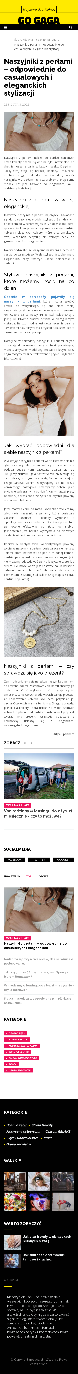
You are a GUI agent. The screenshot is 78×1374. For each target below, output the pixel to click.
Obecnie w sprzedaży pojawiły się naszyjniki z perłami (39, 299)
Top (28, 876)
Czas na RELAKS (46, 40)
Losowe (42, 876)
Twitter (39, 859)
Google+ (63, 859)
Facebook (14, 859)
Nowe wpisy (12, 876)
